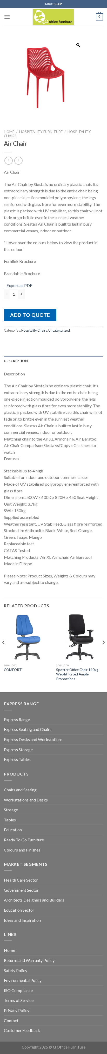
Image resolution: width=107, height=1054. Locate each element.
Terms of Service (19, 1000)
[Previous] (3, 652)
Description (16, 361)
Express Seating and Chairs (27, 729)
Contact (11, 1020)
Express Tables (17, 759)
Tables (10, 819)
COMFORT (13, 670)
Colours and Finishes (22, 849)
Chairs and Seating (20, 789)
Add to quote (30, 315)
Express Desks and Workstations (33, 739)
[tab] (53, 361)
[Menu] (7, 16)
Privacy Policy (16, 1010)
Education (13, 829)
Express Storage (18, 749)
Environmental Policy (23, 980)
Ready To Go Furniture (24, 839)
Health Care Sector (21, 879)
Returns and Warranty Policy (29, 960)
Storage (11, 809)
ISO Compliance (18, 990)
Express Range (17, 719)
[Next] (103, 652)
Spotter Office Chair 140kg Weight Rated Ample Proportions (77, 674)
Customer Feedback (22, 1030)
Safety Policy (15, 970)
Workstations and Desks (26, 799)
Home (9, 132)
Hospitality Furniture (41, 132)
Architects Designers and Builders (34, 899)
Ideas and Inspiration (22, 920)
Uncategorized (59, 330)
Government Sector (21, 890)
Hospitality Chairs (34, 330)
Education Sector (19, 910)
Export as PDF (19, 285)
